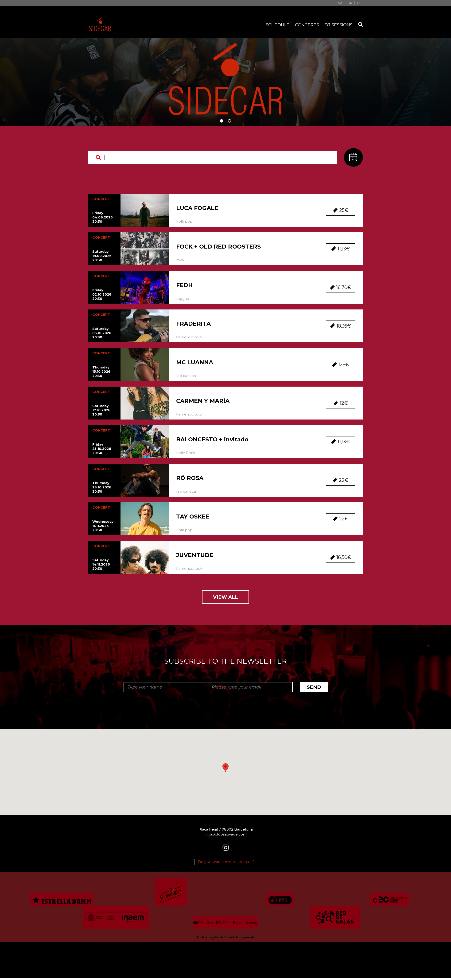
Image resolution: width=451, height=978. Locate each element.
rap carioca (186, 375)
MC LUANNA (194, 362)
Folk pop (184, 221)
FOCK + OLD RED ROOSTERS (218, 246)
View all (225, 597)
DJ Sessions (339, 25)
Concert (101, 199)
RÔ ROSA (189, 478)
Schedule (277, 25)
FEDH (184, 285)
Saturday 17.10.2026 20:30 (101, 410)
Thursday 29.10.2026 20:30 (101, 487)
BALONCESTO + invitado (212, 439)
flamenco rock (189, 568)
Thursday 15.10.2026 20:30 (101, 371)
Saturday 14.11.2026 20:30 (101, 564)
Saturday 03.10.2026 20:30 (101, 333)
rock (180, 260)
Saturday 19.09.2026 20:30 (102, 255)
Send (314, 687)
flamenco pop (189, 337)
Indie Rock (185, 453)
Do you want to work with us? (226, 862)
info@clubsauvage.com (226, 834)
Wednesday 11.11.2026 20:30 (102, 525)
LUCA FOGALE (197, 208)
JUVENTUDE (194, 555)
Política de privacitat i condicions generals (225, 937)
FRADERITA (193, 323)
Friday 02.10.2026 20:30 (101, 294)
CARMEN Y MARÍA (202, 400)
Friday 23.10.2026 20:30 (101, 448)
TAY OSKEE (192, 516)
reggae (182, 298)
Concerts (307, 25)
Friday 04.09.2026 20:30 (102, 217)
